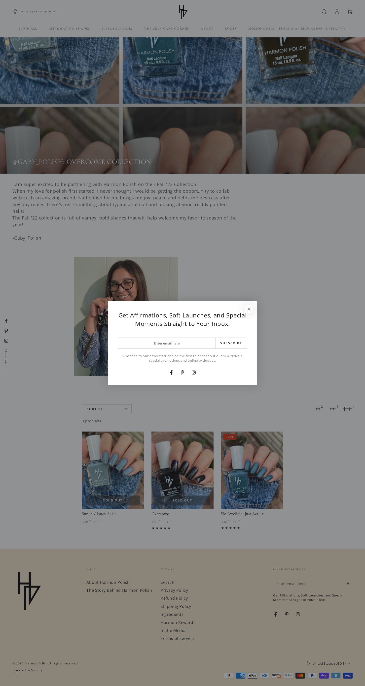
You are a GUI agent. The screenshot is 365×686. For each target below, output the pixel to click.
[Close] (249, 309)
